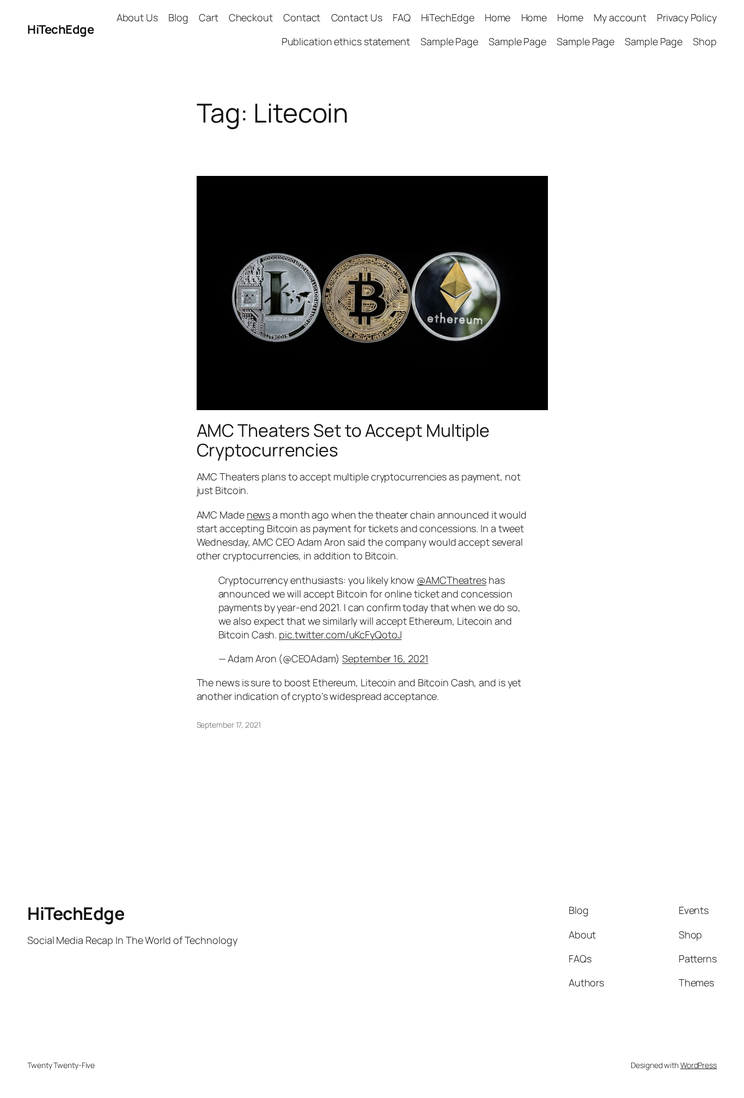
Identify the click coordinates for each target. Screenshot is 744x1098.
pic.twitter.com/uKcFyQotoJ (340, 634)
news (259, 514)
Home (498, 17)
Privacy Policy (687, 17)
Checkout (251, 17)
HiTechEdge (60, 29)
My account (620, 17)
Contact (301, 17)
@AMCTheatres (451, 580)
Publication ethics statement (346, 41)
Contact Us (356, 17)
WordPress (698, 1065)
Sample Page (449, 41)
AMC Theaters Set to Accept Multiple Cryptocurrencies (343, 440)
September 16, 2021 (385, 658)
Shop (705, 41)
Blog (178, 17)
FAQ (402, 17)
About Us (137, 17)
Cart (208, 17)
